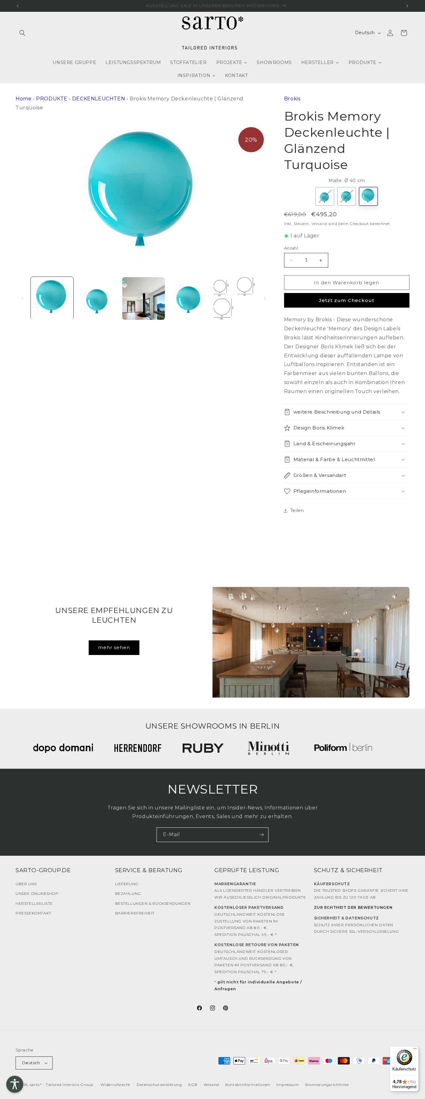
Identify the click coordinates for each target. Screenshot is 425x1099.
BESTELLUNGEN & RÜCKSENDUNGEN (153, 903)
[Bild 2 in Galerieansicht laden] (98, 298)
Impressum (287, 1084)
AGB (192, 1084)
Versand (319, 223)
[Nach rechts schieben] (265, 298)
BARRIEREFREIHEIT (135, 913)
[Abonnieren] (261, 834)
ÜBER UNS (26, 883)
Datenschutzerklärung (159, 1084)
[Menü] (415, 1050)
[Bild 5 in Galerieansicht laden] (235, 298)
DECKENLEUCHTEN (98, 99)
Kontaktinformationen (247, 1084)
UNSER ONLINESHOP (37, 893)
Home (23, 99)
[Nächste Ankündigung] (407, 6)
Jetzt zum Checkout (346, 300)
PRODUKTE (52, 99)
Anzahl (291, 247)
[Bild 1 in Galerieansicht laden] (52, 298)
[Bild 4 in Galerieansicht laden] (189, 298)
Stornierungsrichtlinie (326, 1084)
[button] (22, 33)
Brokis (292, 99)
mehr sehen (114, 647)
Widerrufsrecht (115, 1084)
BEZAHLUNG (128, 893)
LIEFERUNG (126, 883)
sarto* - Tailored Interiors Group (61, 1084)
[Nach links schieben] (22, 298)
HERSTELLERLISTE (34, 903)
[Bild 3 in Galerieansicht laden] (143, 298)
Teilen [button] (297, 510)
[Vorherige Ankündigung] (18, 6)
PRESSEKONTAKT (33, 913)
